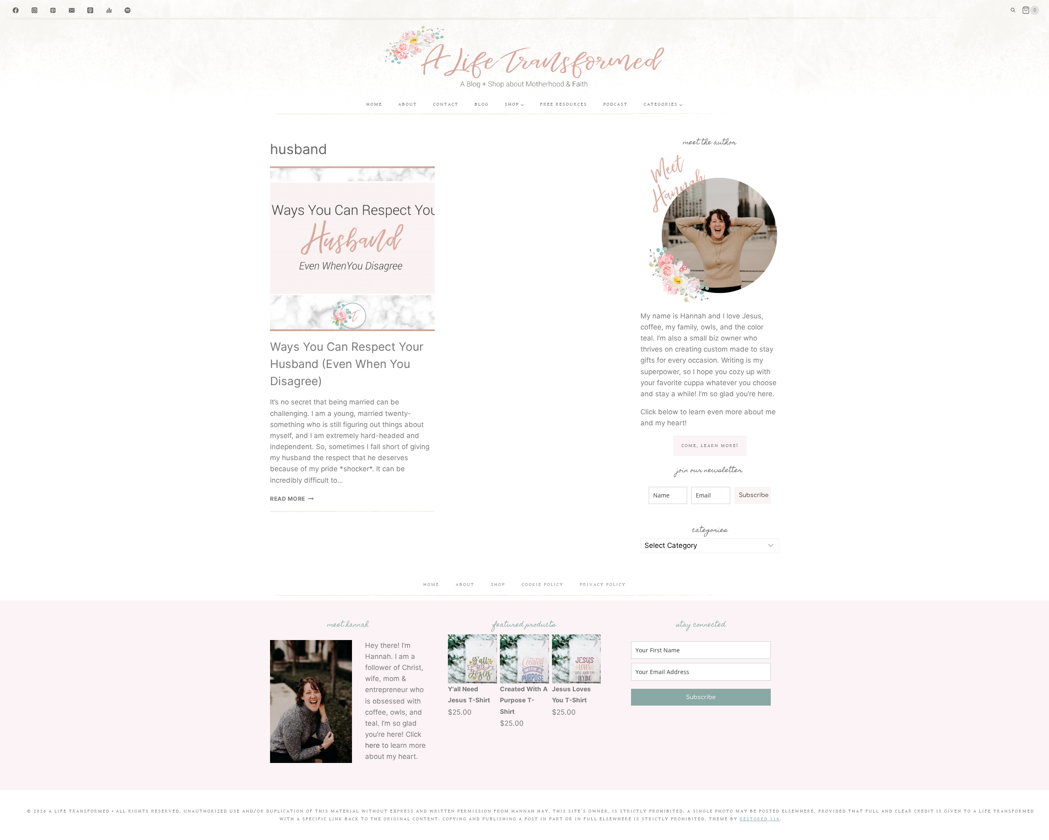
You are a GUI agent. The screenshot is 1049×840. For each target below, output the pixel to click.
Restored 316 (760, 819)
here (372, 745)
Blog (482, 104)
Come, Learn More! (709, 445)
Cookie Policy (542, 584)
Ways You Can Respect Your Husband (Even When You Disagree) (346, 364)
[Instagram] (35, 10)
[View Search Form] (1013, 10)
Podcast (615, 104)
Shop (498, 584)
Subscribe (754, 495)
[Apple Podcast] (90, 10)
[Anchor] (109, 10)
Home (374, 104)
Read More (292, 498)
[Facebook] (16, 10)
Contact (446, 104)
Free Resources (563, 104)
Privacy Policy (603, 584)
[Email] (72, 10)
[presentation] (352, 248)
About (407, 104)
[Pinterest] (53, 10)
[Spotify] (128, 10)
